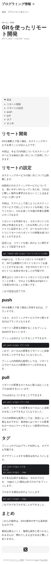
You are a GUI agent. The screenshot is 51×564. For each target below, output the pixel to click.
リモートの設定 (15, 108)
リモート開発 (14, 104)
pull (9, 115)
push (9, 111)
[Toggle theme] (33, 4)
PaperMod (44, 560)
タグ (9, 119)
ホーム (5, 22)
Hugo (36, 560)
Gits (12, 22)
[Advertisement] (25, 68)
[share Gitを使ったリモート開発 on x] (25, 549)
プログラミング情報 (16, 4)
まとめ (10, 123)
